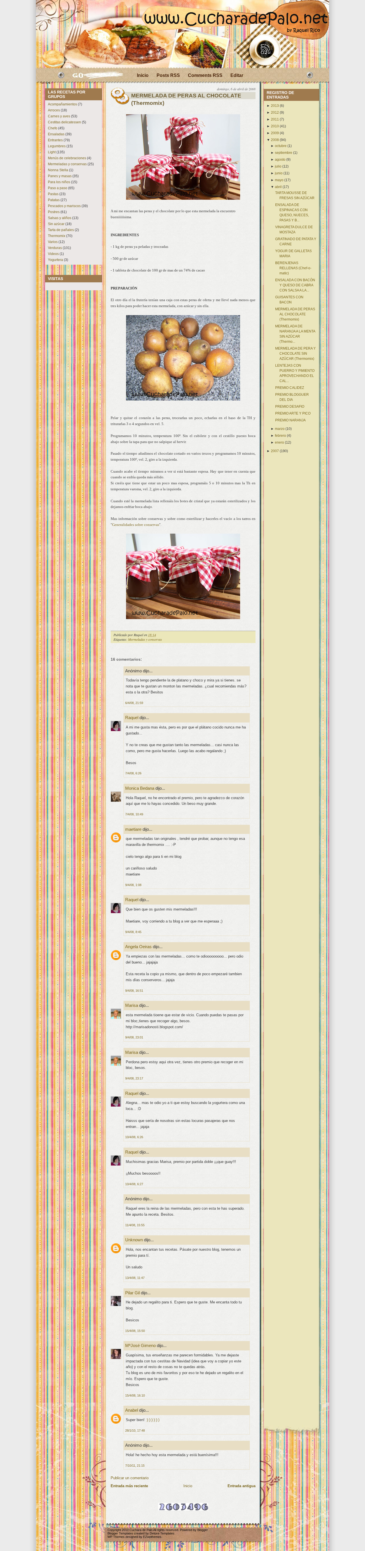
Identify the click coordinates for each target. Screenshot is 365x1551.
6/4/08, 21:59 (134, 703)
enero (279, 442)
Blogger (202, 1530)
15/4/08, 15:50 (135, 1330)
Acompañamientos (62, 104)
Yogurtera (55, 260)
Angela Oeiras (138, 946)
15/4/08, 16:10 (135, 1395)
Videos (53, 254)
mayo (279, 180)
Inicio (143, 75)
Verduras (55, 248)
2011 (275, 119)
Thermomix (56, 236)
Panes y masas (60, 176)
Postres (54, 212)
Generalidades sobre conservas (135, 525)
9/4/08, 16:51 (134, 990)
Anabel (131, 1410)
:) (147, 1420)
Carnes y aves (59, 116)
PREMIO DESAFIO (289, 407)
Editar (236, 75)
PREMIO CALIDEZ (289, 388)
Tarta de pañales (61, 230)
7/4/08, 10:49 (134, 814)
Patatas (54, 200)
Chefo (52, 128)
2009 (275, 133)
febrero (280, 436)
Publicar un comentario (130, 1478)
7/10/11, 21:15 (135, 1465)
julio (278, 166)
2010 (275, 126)
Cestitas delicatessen (64, 122)
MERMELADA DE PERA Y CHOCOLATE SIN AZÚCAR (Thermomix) (295, 353)
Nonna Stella (58, 170)
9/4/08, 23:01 (134, 1037)
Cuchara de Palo (141, 1530)
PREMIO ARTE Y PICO (293, 413)
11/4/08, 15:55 (135, 1225)
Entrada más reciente (129, 1486)
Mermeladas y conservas (67, 164)
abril (278, 187)
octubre (281, 146)
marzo (280, 429)
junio (279, 173)
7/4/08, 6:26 (133, 773)
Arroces (54, 110)
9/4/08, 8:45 (133, 932)
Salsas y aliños (59, 218)
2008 (275, 140)
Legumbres (57, 146)
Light (52, 152)
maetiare (133, 829)
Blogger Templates (120, 1533)
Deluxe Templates (162, 1533)
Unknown (134, 1239)
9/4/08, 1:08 (133, 885)
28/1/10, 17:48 (135, 1430)
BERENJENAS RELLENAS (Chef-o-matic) (293, 268)
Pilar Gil (132, 1292)
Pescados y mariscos (64, 206)
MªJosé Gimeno (140, 1345)
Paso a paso (57, 188)
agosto (280, 160)
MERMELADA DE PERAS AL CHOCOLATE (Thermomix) (186, 99)
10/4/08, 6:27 (134, 1184)
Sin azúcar (56, 224)
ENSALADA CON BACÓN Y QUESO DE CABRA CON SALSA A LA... (295, 285)
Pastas (53, 194)
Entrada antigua (242, 1486)
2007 (275, 451)
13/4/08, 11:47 (135, 1277)
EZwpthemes (152, 1536)
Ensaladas (56, 134)
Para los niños (59, 182)
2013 (275, 106)
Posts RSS (168, 75)
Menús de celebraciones (67, 158)
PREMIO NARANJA (290, 420)
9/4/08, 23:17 (134, 1078)
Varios (53, 242)
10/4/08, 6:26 (134, 1137)
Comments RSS (205, 75)
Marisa (131, 1005)
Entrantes (55, 140)
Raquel (131, 717)
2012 (275, 113)
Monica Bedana (139, 788)
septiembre (283, 153)
